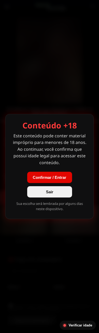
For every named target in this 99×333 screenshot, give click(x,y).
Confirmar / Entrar (49, 177)
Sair (49, 192)
